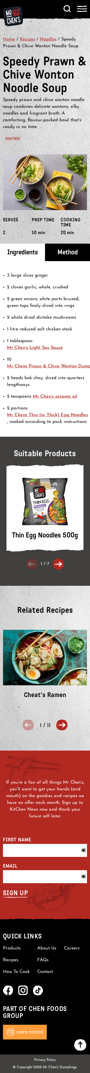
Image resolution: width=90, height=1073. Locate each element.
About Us (46, 948)
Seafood (13, 139)
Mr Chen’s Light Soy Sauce (35, 348)
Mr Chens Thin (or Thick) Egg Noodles (47, 415)
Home (9, 39)
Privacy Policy (45, 1060)
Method (68, 252)
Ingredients (22, 252)
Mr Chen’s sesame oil (55, 396)
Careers (72, 948)
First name (17, 840)
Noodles (48, 39)
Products (11, 948)
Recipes (27, 39)
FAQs (42, 960)
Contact (45, 972)
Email (10, 866)
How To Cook (16, 972)
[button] (58, 564)
